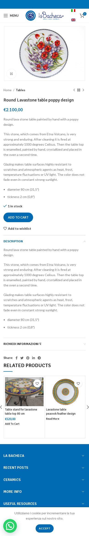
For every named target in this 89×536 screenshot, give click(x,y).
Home (7, 90)
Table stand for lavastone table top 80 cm (21, 412)
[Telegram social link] (39, 358)
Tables (20, 90)
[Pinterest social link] (28, 358)
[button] (12, 424)
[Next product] (83, 90)
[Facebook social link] (16, 358)
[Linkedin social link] (33, 358)
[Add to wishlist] (37, 383)
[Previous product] (74, 90)
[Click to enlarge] (11, 73)
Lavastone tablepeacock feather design (61, 412)
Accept (44, 528)
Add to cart (18, 217)
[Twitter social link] (22, 358)
